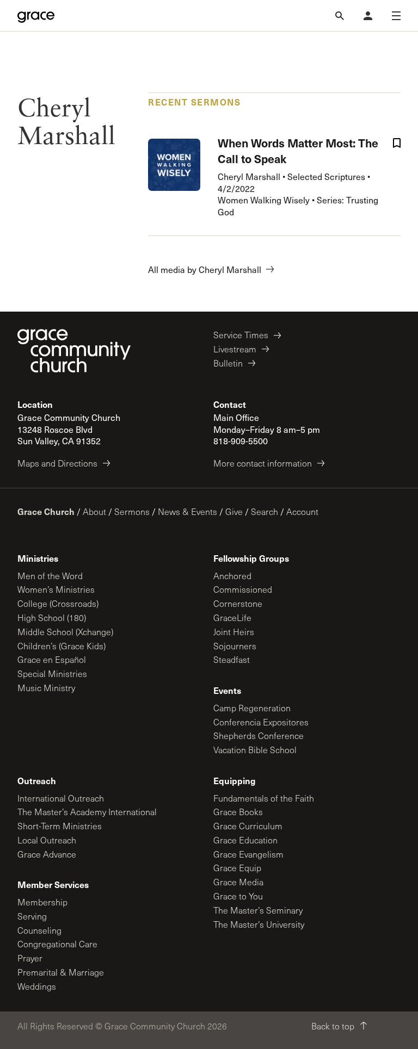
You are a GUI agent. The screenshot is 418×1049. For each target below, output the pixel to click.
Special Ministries (52, 673)
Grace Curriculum (247, 825)
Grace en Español (51, 659)
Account (302, 511)
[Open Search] (339, 16)
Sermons (132, 511)
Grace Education (245, 840)
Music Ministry (46, 687)
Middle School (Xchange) (65, 631)
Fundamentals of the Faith (263, 798)
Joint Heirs (233, 631)
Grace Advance (46, 854)
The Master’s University (258, 924)
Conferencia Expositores (261, 722)
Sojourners (234, 645)
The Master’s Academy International (87, 811)
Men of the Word (50, 575)
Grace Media (238, 881)
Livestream (234, 349)
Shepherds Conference (258, 735)
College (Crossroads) (58, 603)
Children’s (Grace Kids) (61, 645)
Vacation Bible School (255, 749)
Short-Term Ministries (59, 825)
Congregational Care (57, 943)
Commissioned (242, 589)
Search (264, 511)
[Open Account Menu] (368, 16)
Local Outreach (46, 840)
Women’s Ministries (56, 589)
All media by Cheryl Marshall (204, 269)
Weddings (36, 986)
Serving (32, 916)
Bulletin (228, 363)
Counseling (39, 930)
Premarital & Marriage (60, 972)
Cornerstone (237, 603)
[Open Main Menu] (396, 16)
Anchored (232, 575)
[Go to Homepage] (35, 16)
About (94, 511)
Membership (42, 902)
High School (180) (51, 617)
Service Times (240, 334)
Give (234, 511)
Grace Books (238, 811)
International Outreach (60, 798)
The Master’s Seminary (258, 910)
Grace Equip (237, 867)
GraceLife (232, 617)
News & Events (187, 511)
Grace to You (238, 896)
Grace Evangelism (248, 854)
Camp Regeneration (252, 707)
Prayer (29, 958)
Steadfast (231, 659)
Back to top (332, 1026)
